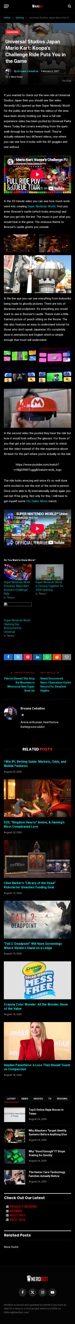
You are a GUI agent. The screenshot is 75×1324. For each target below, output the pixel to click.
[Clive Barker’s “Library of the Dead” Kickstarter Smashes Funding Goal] (37, 859)
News (24, 1098)
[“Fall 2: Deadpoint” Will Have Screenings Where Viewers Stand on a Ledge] (37, 920)
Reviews (62, 1098)
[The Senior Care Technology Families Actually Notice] (14, 1177)
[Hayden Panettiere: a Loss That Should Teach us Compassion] (37, 1041)
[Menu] (6, 6)
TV (50, 1098)
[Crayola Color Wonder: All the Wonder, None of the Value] (37, 980)
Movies (38, 1098)
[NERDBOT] (37, 6)
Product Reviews (23, 1206)
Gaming (12, 32)
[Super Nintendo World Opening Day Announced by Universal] (18, 610)
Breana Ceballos (27, 71)
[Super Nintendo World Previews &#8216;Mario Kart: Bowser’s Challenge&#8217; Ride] (18, 572)
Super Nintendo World (41, 206)
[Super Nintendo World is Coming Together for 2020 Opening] (49, 572)
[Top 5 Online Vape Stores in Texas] (14, 1114)
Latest (11, 1098)
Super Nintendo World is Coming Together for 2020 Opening (49, 586)
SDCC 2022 (17, 1219)
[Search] (69, 6)
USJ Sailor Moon (37, 501)
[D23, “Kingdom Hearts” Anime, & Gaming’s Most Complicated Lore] (37, 798)
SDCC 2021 (17, 1215)
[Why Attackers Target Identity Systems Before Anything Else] (14, 1135)
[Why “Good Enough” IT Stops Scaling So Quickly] (14, 1156)
